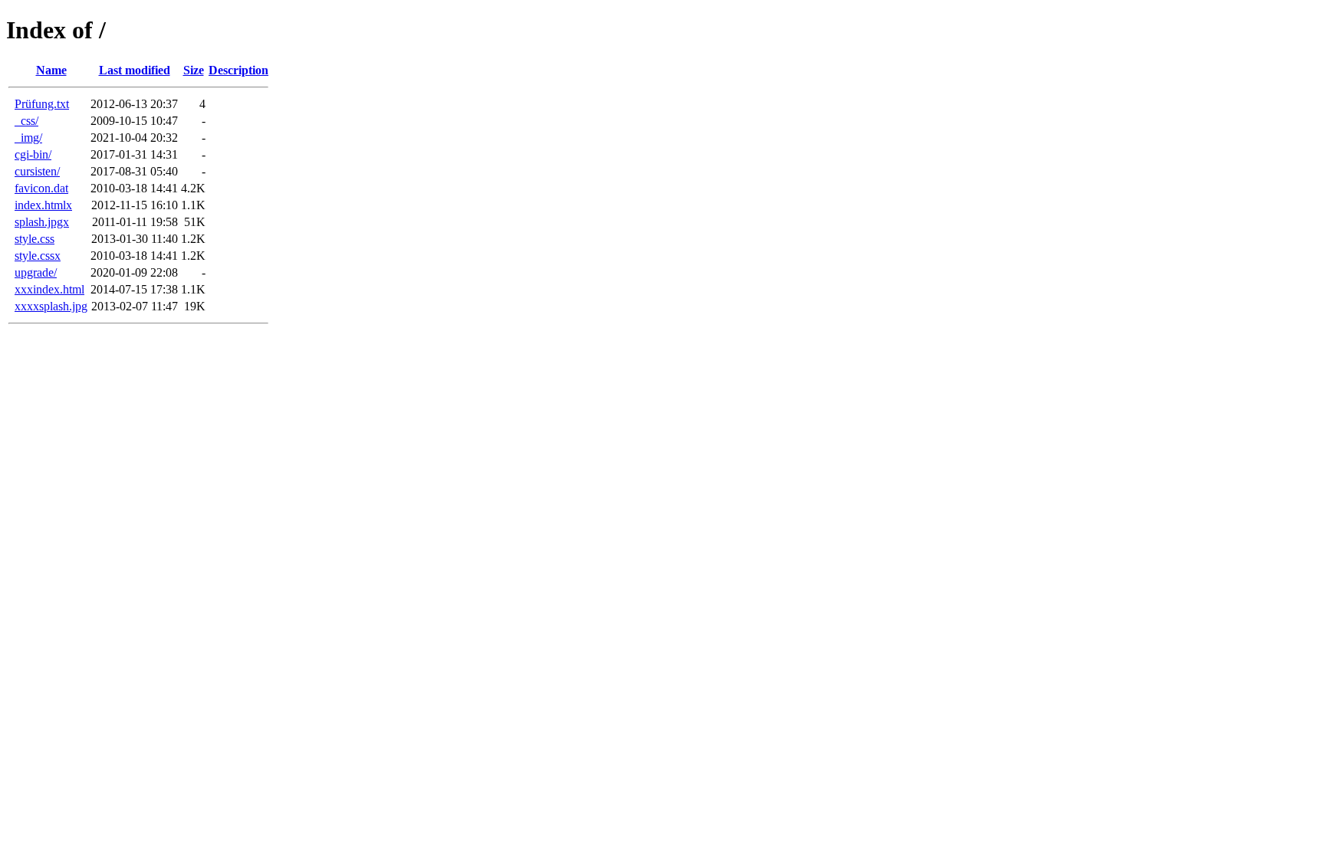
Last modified (134, 70)
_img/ (28, 137)
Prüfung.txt (42, 103)
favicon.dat (41, 188)
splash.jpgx (42, 221)
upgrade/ (36, 272)
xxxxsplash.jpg (51, 306)
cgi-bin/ (33, 154)
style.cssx (38, 255)
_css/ (26, 120)
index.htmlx (43, 205)
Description (238, 70)
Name (51, 70)
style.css (34, 238)
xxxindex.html (49, 289)
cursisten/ (37, 171)
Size (193, 70)
